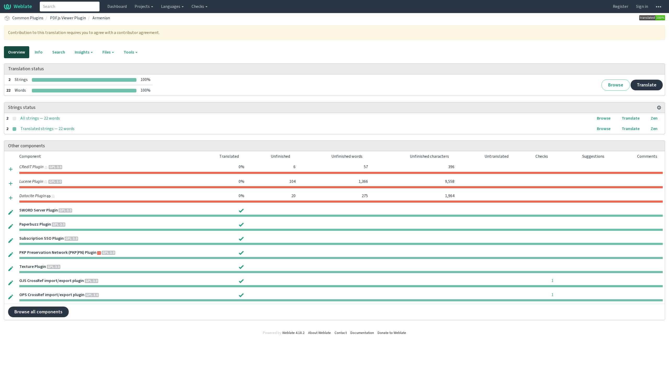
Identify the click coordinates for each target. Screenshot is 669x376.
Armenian (101, 18)
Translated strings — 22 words (47, 129)
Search (58, 52)
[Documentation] (659, 107)
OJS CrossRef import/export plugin (51, 281)
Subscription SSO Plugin (41, 238)
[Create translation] (11, 169)
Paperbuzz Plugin (35, 224)
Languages (171, 6)
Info (39, 52)
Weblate (23, 6)
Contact (340, 333)
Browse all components (38, 312)
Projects (143, 6)
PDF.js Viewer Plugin (68, 18)
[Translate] (11, 212)
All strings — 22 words (40, 118)
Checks (198, 6)
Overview (16, 52)
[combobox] (70, 6)
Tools (129, 52)
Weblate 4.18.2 (293, 333)
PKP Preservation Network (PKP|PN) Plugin (57, 252)
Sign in (642, 6)
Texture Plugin (32, 266)
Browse (615, 85)
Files (106, 52)
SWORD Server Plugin (38, 210)
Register (620, 6)
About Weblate (319, 333)
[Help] (658, 6)
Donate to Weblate (392, 333)
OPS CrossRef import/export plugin (51, 295)
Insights (82, 52)
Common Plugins (27, 18)
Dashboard (117, 6)
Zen (654, 118)
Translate (646, 85)
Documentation (362, 333)
